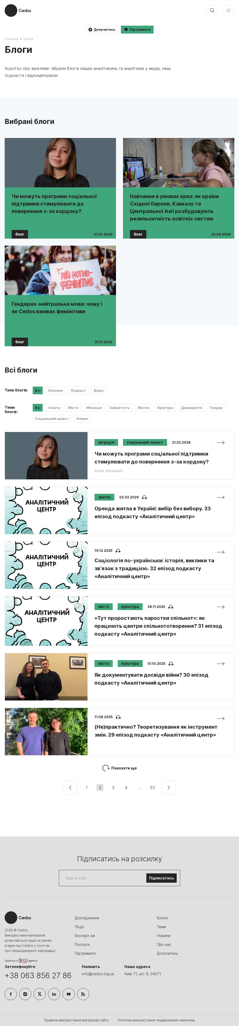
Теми (161, 926)
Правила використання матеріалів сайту (76, 1020)
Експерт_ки (85, 935)
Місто (73, 408)
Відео (99, 390)
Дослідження (87, 918)
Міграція (94, 408)
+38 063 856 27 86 (38, 975)
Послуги (82, 944)
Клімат (83, 419)
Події (79, 926)
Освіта (54, 408)
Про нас (164, 944)
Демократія (191, 408)
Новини (163, 935)
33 (152, 787)
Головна (11, 39)
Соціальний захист (52, 419)
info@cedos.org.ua (98, 973)
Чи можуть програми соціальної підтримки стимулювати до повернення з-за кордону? (54, 203)
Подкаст (78, 390)
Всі (37, 390)
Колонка (55, 390)
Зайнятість (120, 408)
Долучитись (167, 953)
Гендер (216, 408)
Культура (165, 408)
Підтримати (85, 953)
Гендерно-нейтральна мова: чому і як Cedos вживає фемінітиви (57, 307)
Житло (143, 408)
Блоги (162, 918)
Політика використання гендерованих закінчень (156, 1020)
